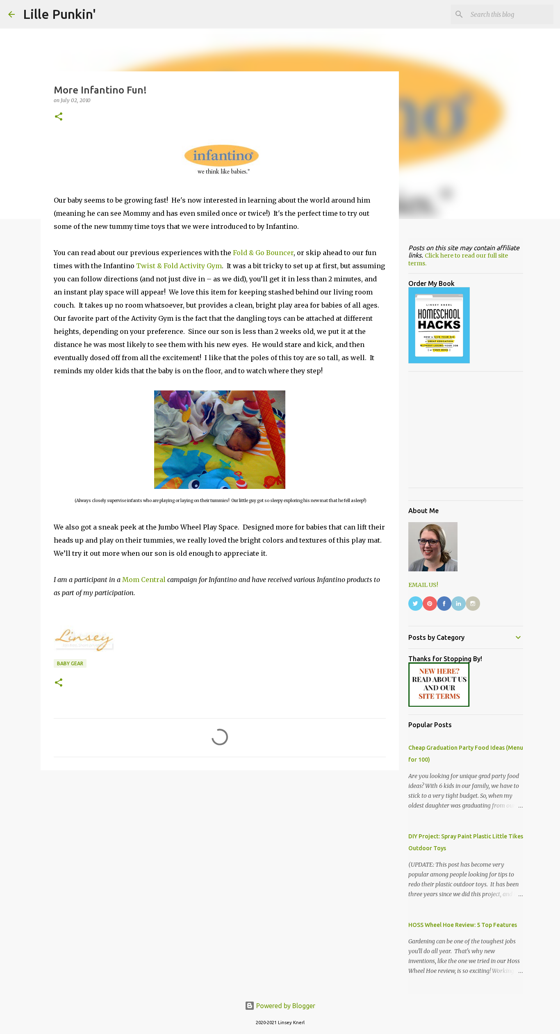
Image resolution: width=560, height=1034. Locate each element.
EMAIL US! (423, 585)
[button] (59, 117)
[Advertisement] (219, 840)
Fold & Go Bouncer (263, 253)
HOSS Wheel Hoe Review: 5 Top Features (462, 925)
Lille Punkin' (59, 14)
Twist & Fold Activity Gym (179, 266)
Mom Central (144, 579)
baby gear (70, 663)
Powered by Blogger (285, 1005)
